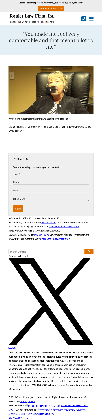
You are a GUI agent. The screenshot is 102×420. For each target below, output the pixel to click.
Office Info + (55, 226)
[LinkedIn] (9, 348)
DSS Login (23, 418)
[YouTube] (12, 348)
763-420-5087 (48, 222)
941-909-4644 (41, 234)
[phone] (83, 18)
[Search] (89, 251)
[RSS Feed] (15, 348)
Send (18, 208)
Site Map (13, 418)
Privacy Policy (27, 401)
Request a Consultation (51, 8)
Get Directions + (70, 226)
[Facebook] (27, 256)
